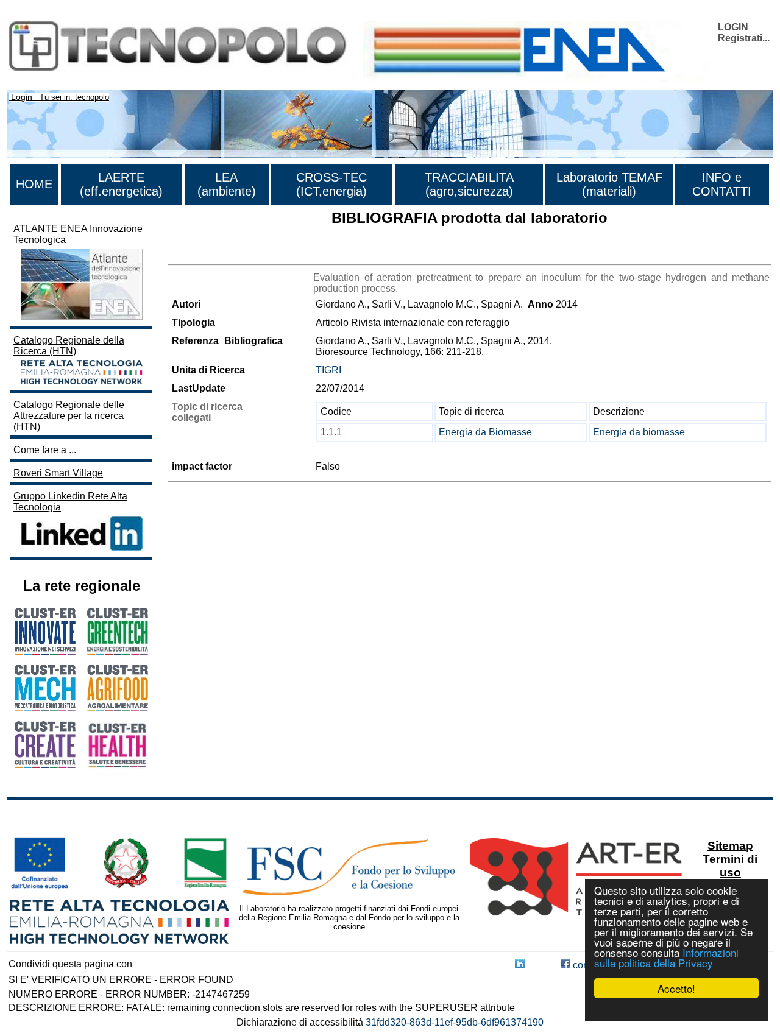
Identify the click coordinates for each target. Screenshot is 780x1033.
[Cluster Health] (117, 765)
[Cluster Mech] (45, 708)
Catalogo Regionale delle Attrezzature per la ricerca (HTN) (68, 416)
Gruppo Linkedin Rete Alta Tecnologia (70, 501)
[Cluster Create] (45, 765)
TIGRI (328, 370)
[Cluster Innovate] (45, 651)
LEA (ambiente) (226, 184)
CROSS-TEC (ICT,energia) (331, 184)
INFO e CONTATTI (721, 184)
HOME (34, 184)
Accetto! (676, 988)
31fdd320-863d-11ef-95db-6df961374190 (455, 1022)
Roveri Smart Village (58, 473)
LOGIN (733, 27)
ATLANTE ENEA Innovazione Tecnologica (78, 234)
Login (21, 97)
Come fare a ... (44, 450)
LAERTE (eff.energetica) (121, 184)
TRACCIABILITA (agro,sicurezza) (469, 184)
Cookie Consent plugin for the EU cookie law (676, 1009)
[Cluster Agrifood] (117, 708)
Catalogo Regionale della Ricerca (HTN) (68, 345)
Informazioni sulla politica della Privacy (666, 957)
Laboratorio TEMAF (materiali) (609, 184)
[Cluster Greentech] (117, 651)
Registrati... (744, 38)
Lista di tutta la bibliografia (224, 254)
